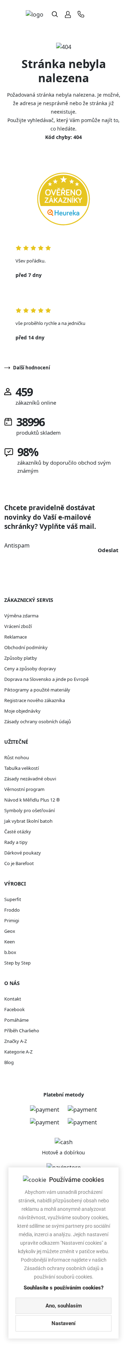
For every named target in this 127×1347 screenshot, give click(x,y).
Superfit (12, 899)
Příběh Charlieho (21, 1030)
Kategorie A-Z (18, 1052)
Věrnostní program (24, 789)
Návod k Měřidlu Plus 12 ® (32, 800)
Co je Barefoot (19, 863)
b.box (10, 952)
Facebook (14, 1009)
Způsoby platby (20, 658)
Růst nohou (16, 757)
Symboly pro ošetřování (29, 810)
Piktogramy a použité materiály (37, 690)
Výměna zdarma (21, 615)
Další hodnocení (31, 367)
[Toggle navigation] (95, 14)
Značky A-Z (15, 1041)
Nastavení (63, 1323)
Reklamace (15, 637)
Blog (9, 1062)
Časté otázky (17, 831)
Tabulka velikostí (21, 768)
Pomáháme (16, 1020)
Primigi (11, 920)
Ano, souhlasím (64, 1306)
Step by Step (17, 963)
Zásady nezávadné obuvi (30, 778)
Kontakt (12, 999)
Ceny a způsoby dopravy (30, 668)
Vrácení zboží (18, 626)
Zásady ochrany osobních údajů (37, 721)
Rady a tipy (16, 842)
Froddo (12, 910)
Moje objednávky (22, 711)
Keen (9, 941)
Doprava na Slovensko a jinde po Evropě (46, 679)
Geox (9, 931)
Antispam (17, 545)
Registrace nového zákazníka (34, 700)
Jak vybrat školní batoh (28, 821)
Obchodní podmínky (26, 647)
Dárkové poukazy (22, 853)
